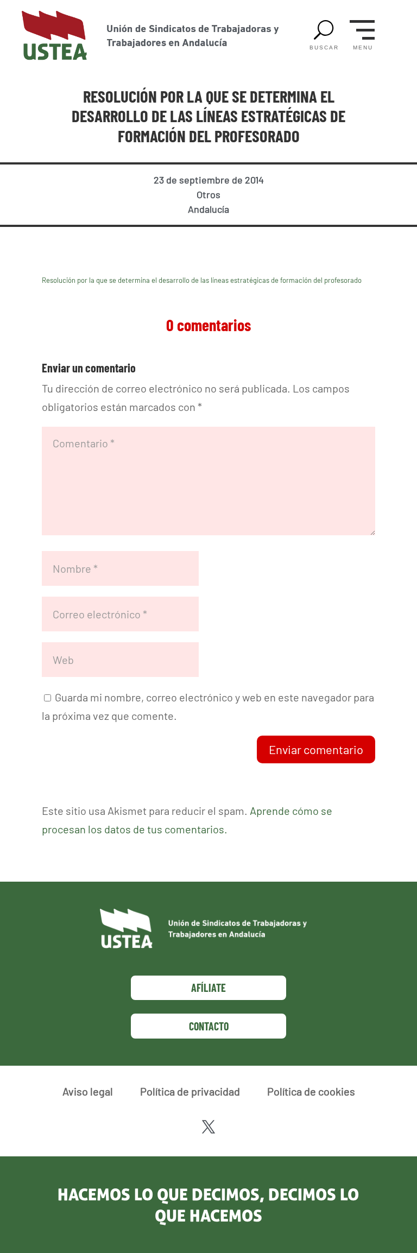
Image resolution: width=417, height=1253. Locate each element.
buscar (324, 47)
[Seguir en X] (208, 1127)
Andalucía (208, 209)
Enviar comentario (316, 749)
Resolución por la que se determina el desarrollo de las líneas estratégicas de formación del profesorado (202, 280)
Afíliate (208, 987)
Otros (208, 194)
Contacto (209, 1026)
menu (363, 47)
